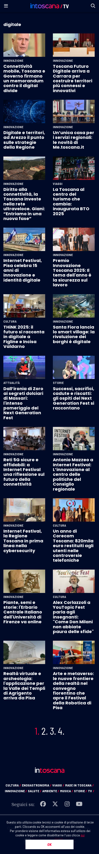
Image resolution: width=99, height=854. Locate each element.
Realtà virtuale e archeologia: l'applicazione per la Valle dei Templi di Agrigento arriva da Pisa (24, 686)
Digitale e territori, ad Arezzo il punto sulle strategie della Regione (24, 140)
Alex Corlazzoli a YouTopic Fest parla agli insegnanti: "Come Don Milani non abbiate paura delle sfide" (73, 616)
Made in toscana (79, 785)
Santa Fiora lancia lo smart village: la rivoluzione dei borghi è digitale (74, 334)
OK (49, 844)
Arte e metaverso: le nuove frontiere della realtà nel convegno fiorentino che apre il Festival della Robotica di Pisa (73, 691)
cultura (13, 785)
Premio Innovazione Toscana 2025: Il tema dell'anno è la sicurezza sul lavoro (72, 272)
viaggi (58, 785)
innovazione (16, 791)
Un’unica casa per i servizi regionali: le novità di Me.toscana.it (73, 140)
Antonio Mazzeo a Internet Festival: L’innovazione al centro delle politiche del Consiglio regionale (73, 474)
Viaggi (57, 184)
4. (61, 730)
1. (37, 730)
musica (66, 791)
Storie (58, 383)
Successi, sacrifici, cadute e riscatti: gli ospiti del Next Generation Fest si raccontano (73, 398)
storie (80, 791)
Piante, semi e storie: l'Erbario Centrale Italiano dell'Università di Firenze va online (22, 612)
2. (44, 730)
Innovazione (13, 61)
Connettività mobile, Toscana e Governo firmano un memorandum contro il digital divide (24, 78)
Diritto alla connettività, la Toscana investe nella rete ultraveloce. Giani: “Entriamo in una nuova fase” (24, 203)
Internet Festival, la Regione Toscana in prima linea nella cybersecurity (23, 541)
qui (82, 835)
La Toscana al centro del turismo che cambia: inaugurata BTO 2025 (71, 201)
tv (91, 791)
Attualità (11, 383)
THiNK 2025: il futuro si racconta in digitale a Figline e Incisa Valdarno (23, 337)
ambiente (50, 791)
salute (34, 791)
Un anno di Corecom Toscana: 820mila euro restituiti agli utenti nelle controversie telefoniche (73, 545)
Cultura (10, 321)
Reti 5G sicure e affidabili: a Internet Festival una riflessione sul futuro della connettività (23, 472)
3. (53, 730)
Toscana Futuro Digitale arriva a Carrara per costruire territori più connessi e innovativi (72, 78)
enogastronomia (36, 785)
